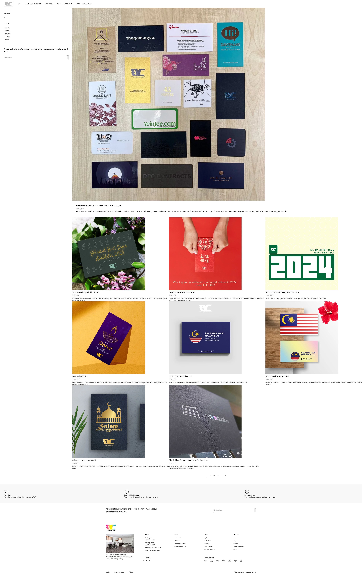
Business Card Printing (33, 4)
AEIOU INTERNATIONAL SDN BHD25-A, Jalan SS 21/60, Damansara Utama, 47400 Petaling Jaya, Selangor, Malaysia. (119, 557)
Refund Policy (208, 547)
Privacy (131, 572)
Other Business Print (84, 4)
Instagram (8, 34)
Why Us (236, 541)
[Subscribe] (68, 57)
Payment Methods (209, 550)
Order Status (207, 541)
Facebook (7, 31)
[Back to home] (8, 4)
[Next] (228, 476)
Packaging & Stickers (64, 4)
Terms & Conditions (119, 572)
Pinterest (7, 37)
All (4, 17)
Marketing (49, 4)
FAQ (235, 538)
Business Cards (179, 538)
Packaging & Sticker (180, 544)
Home (19, 4)
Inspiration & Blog (239, 547)
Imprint (108, 572)
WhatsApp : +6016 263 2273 (153, 548)
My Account (207, 538)
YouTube (7, 28)
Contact (236, 550)
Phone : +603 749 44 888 (152, 551)
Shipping (206, 544)
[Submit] (255, 510)
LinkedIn (7, 40)
